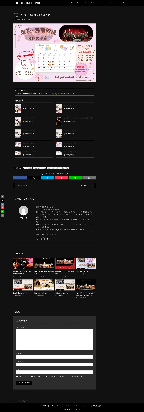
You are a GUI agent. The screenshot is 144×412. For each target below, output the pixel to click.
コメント (20, 328)
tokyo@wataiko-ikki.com (62, 93)
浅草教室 (65, 168)
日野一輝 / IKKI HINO (26, 3)
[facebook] (38, 238)
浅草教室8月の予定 (29, 118)
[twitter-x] (41, 238)
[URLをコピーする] (89, 177)
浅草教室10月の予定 (70, 105)
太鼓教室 (18, 19)
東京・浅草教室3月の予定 (72, 152)
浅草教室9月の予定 (70, 143)
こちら (55, 235)
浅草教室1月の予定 (69, 131)
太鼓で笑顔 (51, 168)
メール (19, 361)
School (69, 406)
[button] (20, 177)
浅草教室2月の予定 (29, 105)
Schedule (60, 406)
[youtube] (48, 238)
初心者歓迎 (36, 168)
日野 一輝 (23, 218)
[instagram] (44, 238)
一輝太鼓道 (28, 168)
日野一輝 (58, 168)
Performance (79, 406)
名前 (18, 354)
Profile (52, 406)
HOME (45, 406)
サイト (18, 369)
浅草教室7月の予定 (29, 152)
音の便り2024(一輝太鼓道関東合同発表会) (78, 118)
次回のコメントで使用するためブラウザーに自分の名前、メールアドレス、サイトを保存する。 (51, 376)
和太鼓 (44, 168)
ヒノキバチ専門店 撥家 (93, 406)
